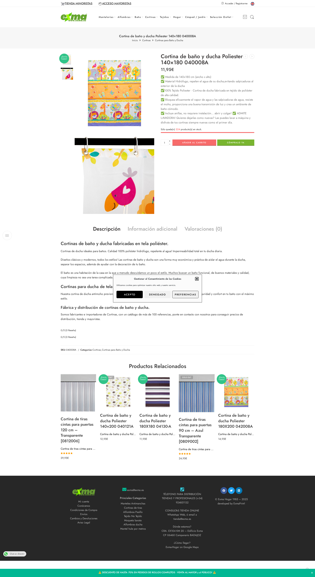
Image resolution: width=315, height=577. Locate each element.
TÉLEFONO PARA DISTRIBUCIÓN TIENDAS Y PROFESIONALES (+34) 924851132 (182, 498)
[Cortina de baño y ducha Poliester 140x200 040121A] (118, 392)
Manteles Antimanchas (133, 503)
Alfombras (124, 17)
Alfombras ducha (133, 524)
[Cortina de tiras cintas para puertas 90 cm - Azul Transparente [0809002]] (197, 394)
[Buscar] (252, 17)
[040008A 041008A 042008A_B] (114, 174)
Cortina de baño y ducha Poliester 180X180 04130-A (157, 434)
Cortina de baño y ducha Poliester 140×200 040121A (118, 434)
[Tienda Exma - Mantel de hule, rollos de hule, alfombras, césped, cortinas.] (74, 17)
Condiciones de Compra (83, 510)
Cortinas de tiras (133, 508)
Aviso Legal (83, 522)
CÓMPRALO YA (235, 142)
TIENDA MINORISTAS (78, 3)
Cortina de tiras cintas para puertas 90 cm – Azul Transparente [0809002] (197, 449)
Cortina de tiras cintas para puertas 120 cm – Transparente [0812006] (79, 449)
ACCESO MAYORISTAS (116, 3)
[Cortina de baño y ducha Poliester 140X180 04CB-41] (245, 56)
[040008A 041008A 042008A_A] (114, 93)
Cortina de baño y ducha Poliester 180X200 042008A (236, 434)
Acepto (129, 294)
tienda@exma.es (182, 519)
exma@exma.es (135, 490)
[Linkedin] (239, 490)
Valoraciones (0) (203, 229)
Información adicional (152, 229)
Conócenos (83, 506)
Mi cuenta (83, 501)
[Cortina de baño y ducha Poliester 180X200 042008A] (236, 392)
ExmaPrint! (239, 503)
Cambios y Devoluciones (83, 518)
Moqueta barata (133, 520)
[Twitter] (231, 490)
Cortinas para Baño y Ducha (169, 40)
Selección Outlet (220, 17)
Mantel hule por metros (133, 529)
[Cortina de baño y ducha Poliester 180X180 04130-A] (157, 392)
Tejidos (164, 17)
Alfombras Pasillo (133, 512)
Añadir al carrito (194, 142)
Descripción (106, 229)
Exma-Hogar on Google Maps (182, 547)
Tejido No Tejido (133, 516)
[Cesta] (245, 17)
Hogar (177, 17)
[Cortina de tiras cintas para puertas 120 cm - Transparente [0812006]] (79, 394)
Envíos (83, 514)
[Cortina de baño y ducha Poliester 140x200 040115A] (252, 56)
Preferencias (185, 294)
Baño (138, 17)
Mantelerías (106, 17)
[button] (197, 278)
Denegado (157, 294)
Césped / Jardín (195, 17)
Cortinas (150, 17)
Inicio (135, 40)
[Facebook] (223, 490)
